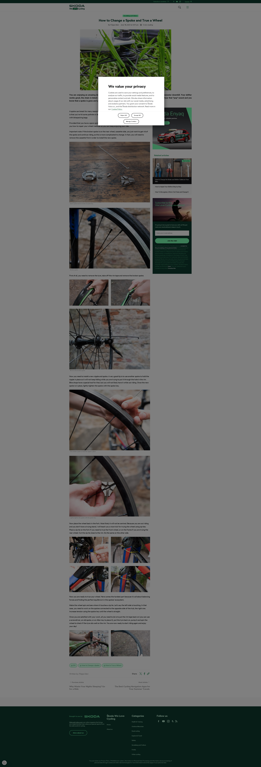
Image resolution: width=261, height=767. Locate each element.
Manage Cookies (131, 121)
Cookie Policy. (116, 109)
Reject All (124, 115)
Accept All (137, 115)
